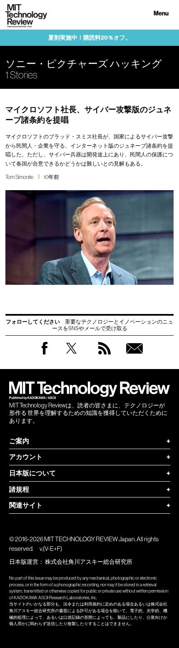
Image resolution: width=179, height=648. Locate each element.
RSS (104, 356)
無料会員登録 (134, 356)
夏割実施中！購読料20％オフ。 (89, 37)
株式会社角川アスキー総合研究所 (88, 561)
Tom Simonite (19, 177)
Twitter (71, 356)
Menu (161, 13)
